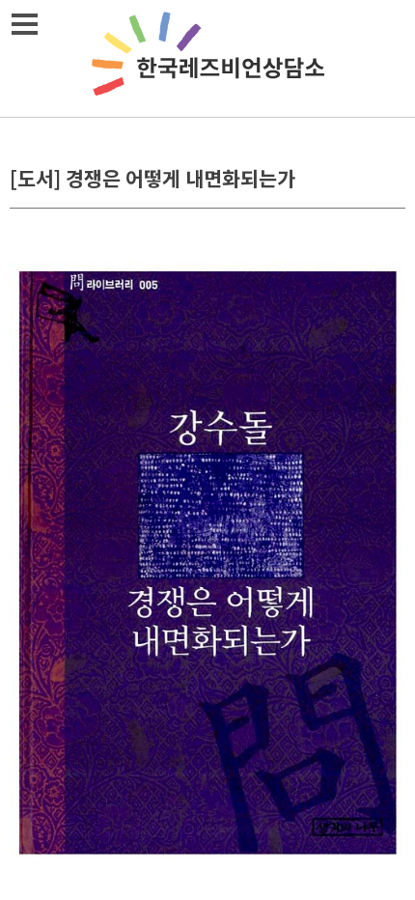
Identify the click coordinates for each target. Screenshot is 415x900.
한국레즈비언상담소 (207, 58)
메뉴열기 (24, 24)
